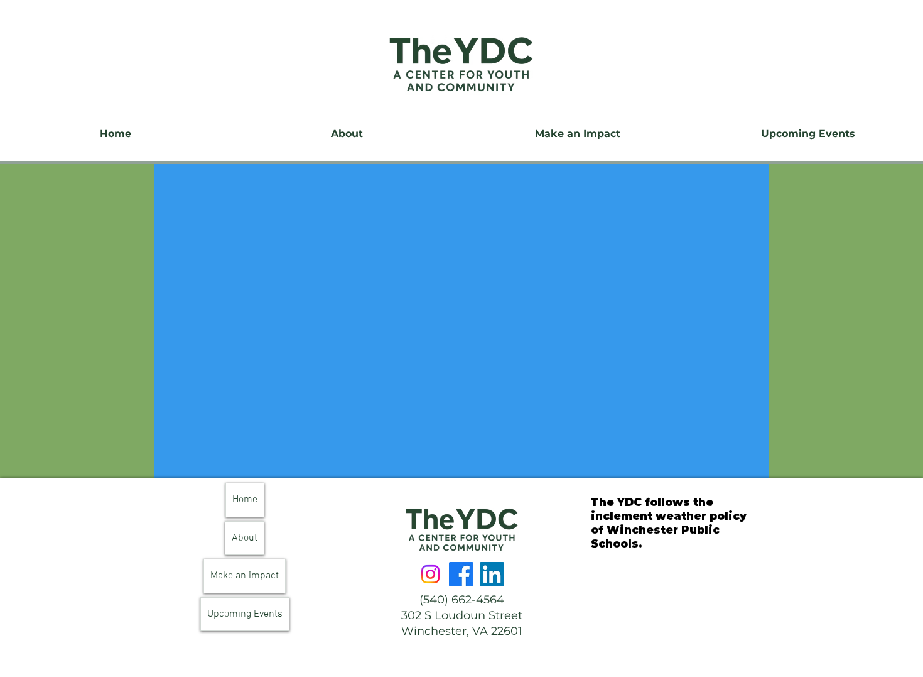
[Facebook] (461, 574)
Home (244, 499)
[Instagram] (430, 574)
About (244, 538)
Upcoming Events (245, 614)
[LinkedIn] (492, 574)
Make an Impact (244, 576)
